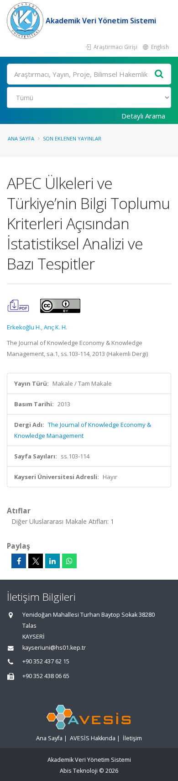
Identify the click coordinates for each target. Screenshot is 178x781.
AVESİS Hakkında (92, 738)
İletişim (132, 738)
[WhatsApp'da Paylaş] (69, 561)
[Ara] (159, 74)
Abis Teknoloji (79, 771)
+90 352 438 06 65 (45, 676)
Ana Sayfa (21, 138)
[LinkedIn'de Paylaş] (52, 561)
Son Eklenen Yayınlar (72, 138)
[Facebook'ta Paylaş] (18, 561)
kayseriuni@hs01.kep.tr (54, 648)
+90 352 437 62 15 (45, 661)
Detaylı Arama (143, 115)
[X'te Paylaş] (35, 561)
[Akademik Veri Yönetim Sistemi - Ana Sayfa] (26, 20)
